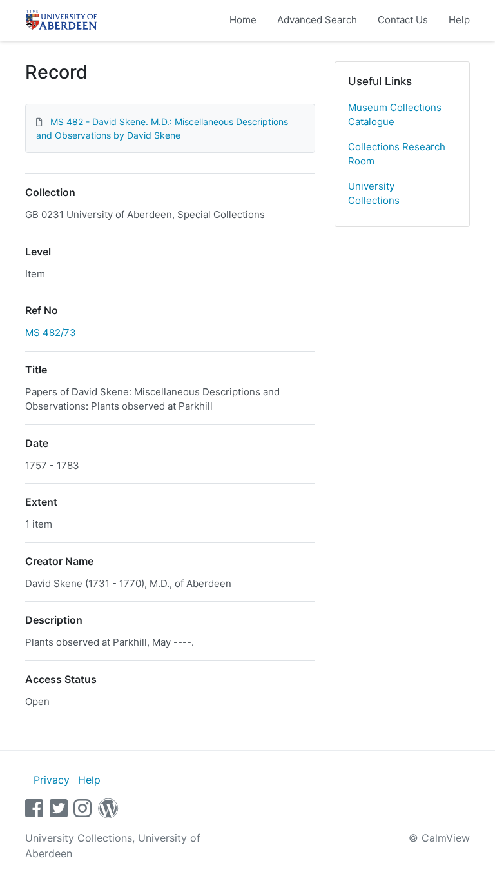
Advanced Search (317, 20)
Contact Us (403, 20)
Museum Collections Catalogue (395, 114)
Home (243, 20)
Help (459, 20)
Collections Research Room (396, 154)
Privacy (52, 779)
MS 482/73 (50, 332)
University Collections (374, 193)
